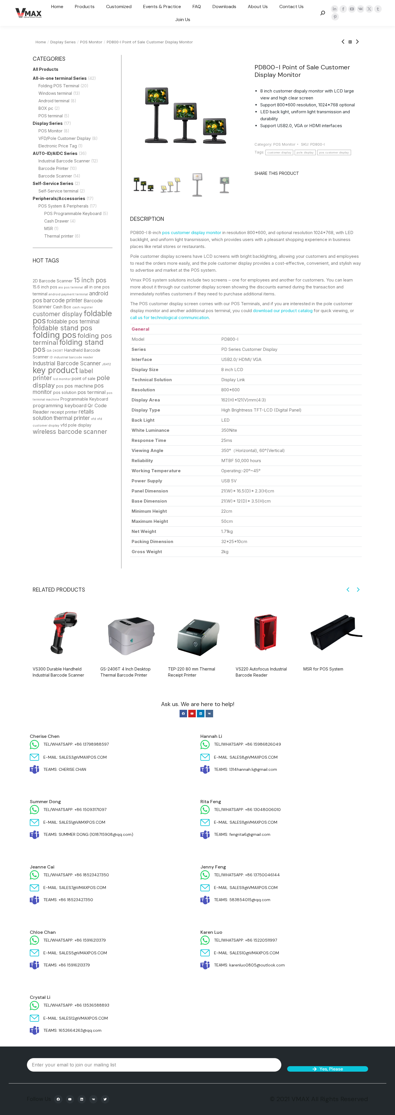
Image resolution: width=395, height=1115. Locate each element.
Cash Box (62, 306)
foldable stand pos (62, 328)
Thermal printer (58, 236)
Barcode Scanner (55, 175)
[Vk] (209, 713)
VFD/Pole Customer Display (64, 138)
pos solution (64, 392)
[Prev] (344, 42)
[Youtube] (192, 713)
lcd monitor (62, 379)
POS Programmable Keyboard (72, 213)
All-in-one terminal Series (60, 78)
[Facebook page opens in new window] (343, 9)
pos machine (78, 386)
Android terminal (53, 100)
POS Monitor (50, 130)
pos (59, 386)
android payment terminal (68, 294)
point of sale (83, 378)
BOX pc (45, 108)
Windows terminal (55, 93)
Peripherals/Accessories (59, 198)
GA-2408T (55, 351)
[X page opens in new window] (369, 9)
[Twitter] (105, 1099)
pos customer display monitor (191, 232)
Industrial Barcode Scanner (64, 160)
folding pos (54, 335)
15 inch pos (90, 280)
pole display (305, 152)
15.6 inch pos (45, 286)
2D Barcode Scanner (53, 280)
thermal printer (71, 418)
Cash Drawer (56, 220)
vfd (93, 419)
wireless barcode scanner (70, 431)
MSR (48, 228)
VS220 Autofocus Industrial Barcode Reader (261, 671)
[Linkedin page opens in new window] (334, 9)
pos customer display (334, 152)
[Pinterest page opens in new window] (335, 17)
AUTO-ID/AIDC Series (55, 153)
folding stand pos (68, 345)
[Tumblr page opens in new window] (378, 9)
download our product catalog (283, 310)
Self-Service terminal (58, 190)
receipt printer (63, 412)
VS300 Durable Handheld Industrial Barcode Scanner (58, 671)
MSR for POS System (323, 668)
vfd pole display (75, 425)
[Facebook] (183, 713)
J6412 (106, 364)
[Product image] (62, 632)
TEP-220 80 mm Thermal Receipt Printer (191, 671)
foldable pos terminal (73, 321)
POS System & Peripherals (63, 205)
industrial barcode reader (73, 357)
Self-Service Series (53, 183)
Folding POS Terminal (58, 85)
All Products (45, 69)
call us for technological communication (169, 317)
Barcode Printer (53, 168)
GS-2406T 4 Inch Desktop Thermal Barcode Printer (125, 671)
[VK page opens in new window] (360, 9)
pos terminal (91, 392)
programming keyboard (59, 405)
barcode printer (62, 300)
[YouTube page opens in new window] (352, 9)
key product (55, 370)
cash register (82, 307)
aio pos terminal (70, 287)
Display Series (48, 123)
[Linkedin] (200, 713)
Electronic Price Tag (57, 145)
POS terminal (50, 115)
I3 (51, 357)
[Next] (355, 42)
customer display (57, 314)
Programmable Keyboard (84, 399)
